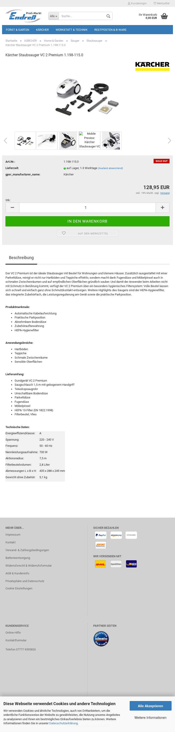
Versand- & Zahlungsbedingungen (27, 550)
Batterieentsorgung (17, 558)
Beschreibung (21, 257)
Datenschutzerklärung (63, 723)
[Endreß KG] (23, 16)
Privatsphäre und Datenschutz (24, 581)
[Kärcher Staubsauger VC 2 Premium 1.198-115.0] (87, 96)
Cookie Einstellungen (18, 588)
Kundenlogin (138, 3)
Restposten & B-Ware (110, 29)
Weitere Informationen (150, 717)
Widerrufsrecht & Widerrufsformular (28, 565)
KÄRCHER (42, 29)
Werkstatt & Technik (72, 29)
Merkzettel (163, 3)
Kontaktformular (15, 640)
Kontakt (10, 542)
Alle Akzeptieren (150, 706)
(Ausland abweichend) (110, 168)
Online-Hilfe (13, 632)
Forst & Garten (17, 29)
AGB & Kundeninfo (17, 573)
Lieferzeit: (12, 168)
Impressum (12, 534)
